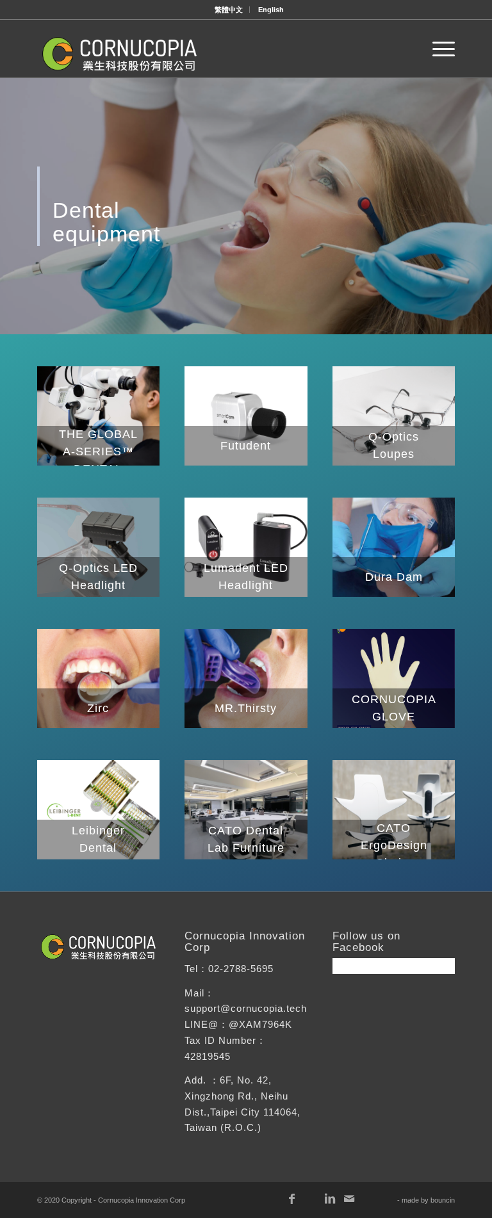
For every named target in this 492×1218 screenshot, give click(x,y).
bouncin (442, 1200)
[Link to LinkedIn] (330, 1198)
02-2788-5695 (241, 968)
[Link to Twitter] (387, 1198)
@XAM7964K (260, 1024)
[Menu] (437, 48)
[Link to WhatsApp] (368, 1198)
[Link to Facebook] (291, 1198)
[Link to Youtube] (310, 1198)
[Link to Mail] (349, 1198)
